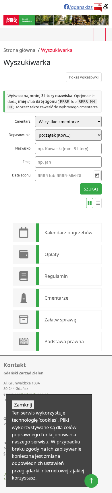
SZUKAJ (91, 189)
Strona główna (19, 50)
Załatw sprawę (60, 320)
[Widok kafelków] (89, 203)
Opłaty (52, 254)
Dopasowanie (19, 134)
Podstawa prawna (64, 341)
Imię (26, 161)
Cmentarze (56, 298)
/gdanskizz (81, 7)
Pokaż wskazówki (84, 77)
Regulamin (56, 276)
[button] (106, 7)
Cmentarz (22, 121)
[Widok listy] (98, 203)
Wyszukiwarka (56, 50)
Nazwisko (22, 148)
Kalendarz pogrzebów (68, 232)
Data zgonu (21, 175)
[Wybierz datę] (97, 175)
